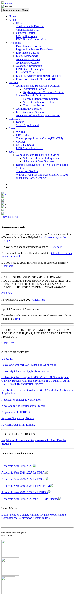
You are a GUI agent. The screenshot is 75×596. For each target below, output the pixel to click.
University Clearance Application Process (25, 371)
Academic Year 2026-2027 (17, 465)
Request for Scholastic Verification (21, 399)
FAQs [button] (12, 151)
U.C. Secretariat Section (30, 112)
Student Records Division (31, 95)
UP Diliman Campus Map (31, 39)
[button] (6, 216)
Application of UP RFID (15, 412)
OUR (19, 23)
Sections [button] (13, 82)
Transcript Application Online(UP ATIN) (39, 138)
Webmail (21, 131)
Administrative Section (29, 108)
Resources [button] (15, 42)
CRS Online (23, 135)
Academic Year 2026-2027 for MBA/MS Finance (29, 498)
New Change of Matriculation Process (23, 405)
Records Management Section (40, 98)
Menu (15, 10)
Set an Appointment (27, 125)
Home (12, 16)
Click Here (7, 293)
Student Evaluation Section (38, 102)
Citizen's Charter (25, 32)
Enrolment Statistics (27, 52)
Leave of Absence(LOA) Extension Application (28, 364)
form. (17, 318)
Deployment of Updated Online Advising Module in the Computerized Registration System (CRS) (33, 516)
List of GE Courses (27, 72)
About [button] (12, 19)
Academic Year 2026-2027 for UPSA (23, 472)
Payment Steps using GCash (17, 418)
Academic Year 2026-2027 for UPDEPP (24, 492)
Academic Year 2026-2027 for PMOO (23, 479)
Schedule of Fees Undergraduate (42, 158)
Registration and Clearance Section (43, 92)
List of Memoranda (27, 55)
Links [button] (12, 128)
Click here (56, 246)
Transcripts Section (34, 105)
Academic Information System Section (38, 115)
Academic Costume (27, 62)
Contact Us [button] (15, 118)
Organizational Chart (28, 29)
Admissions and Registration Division (38, 85)
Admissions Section (34, 88)
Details (20, 121)
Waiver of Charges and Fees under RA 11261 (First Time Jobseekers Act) (42, 176)
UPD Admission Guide (29, 148)
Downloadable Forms (28, 46)
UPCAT (20, 141)
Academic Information (29, 65)
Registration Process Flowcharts (34, 49)
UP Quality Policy (26, 36)
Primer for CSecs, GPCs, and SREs (36, 79)
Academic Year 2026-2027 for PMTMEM (25, 485)
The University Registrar (30, 26)
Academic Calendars (28, 59)
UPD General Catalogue (30, 69)
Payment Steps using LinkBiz (18, 424)
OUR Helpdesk (25, 144)
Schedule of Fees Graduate (38, 161)
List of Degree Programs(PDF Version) (38, 75)
